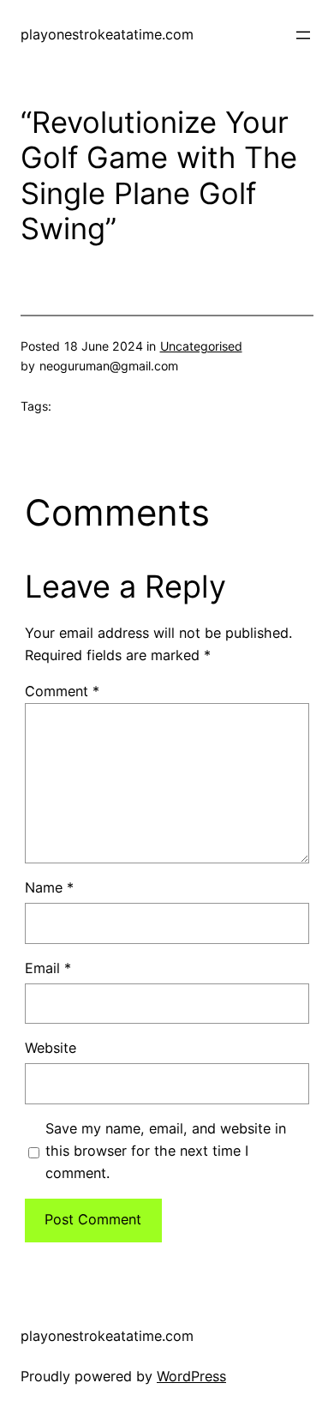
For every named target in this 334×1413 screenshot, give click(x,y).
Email (48, 968)
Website (50, 1047)
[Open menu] (303, 35)
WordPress (191, 1376)
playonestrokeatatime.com (107, 34)
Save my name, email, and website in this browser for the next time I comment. (165, 1151)
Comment (62, 691)
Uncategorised (201, 346)
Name (49, 887)
